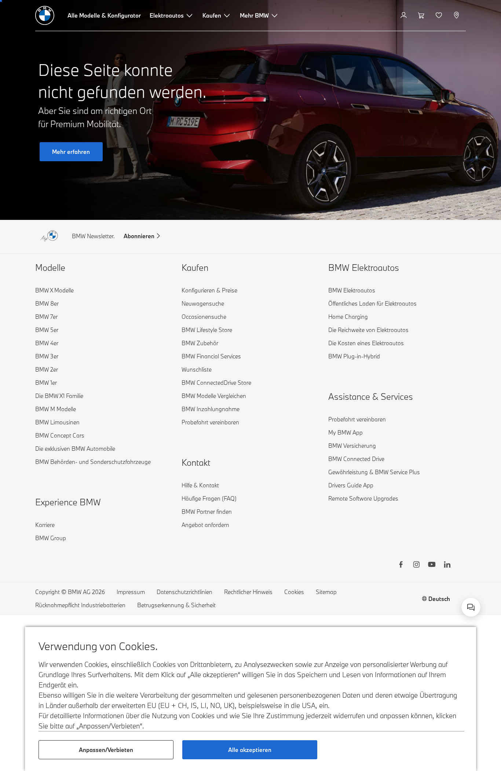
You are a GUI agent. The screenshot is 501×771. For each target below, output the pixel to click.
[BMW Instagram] (416, 565)
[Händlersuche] (457, 15)
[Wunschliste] (440, 15)
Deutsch (439, 598)
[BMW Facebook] (400, 565)
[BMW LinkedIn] (447, 565)
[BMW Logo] (44, 15)
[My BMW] (404, 15)
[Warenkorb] (422, 15)
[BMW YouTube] (431, 565)
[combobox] (470, 607)
